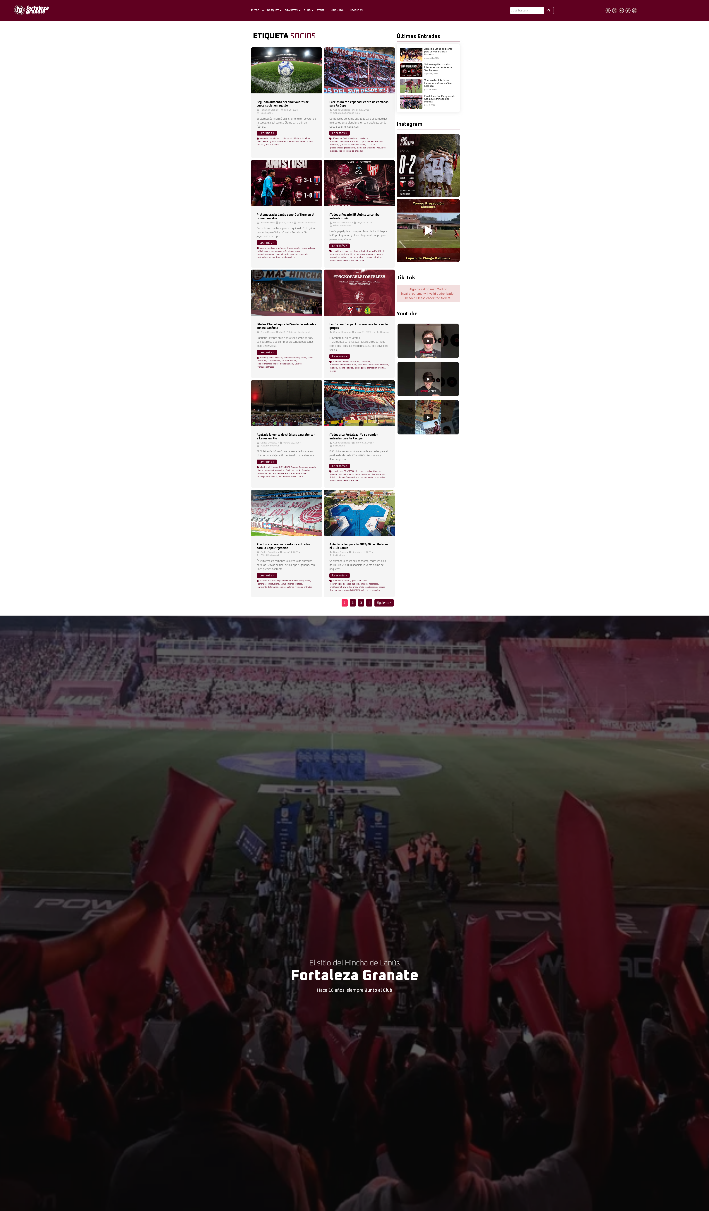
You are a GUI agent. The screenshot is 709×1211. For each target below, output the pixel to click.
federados (373, 584)
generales (334, 254)
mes (355, 587)
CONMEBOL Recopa (288, 467)
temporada (335, 590)
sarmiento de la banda (268, 587)
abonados (337, 362)
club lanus (363, 138)
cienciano (352, 138)
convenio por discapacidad (342, 584)
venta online (336, 260)
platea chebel (336, 148)
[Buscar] (549, 10)
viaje (362, 260)
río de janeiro (264, 477)
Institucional (304, 332)
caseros (272, 581)
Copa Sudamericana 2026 (346, 113)
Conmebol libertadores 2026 (343, 365)
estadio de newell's (368, 251)
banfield (264, 358)
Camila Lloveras (341, 332)
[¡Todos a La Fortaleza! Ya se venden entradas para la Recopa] (359, 403)
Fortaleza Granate (270, 110)
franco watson (307, 248)
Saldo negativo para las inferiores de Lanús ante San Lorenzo (438, 68)
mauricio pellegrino (285, 254)
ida (340, 474)
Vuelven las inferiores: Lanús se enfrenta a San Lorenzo (438, 83)
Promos (382, 368)
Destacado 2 (267, 113)
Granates (291, 10)
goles (266, 251)
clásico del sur (275, 358)
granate (343, 145)
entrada (364, 584)
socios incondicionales (268, 364)
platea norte (349, 148)
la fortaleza (353, 145)
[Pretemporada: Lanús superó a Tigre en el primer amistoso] (286, 183)
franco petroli (293, 248)
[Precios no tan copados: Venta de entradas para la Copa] (359, 70)
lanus (302, 142)
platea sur (361, 148)
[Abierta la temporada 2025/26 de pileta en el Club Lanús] (359, 513)
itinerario (354, 254)
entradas (334, 145)
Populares (381, 148)
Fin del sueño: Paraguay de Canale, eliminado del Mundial (439, 99)
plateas (344, 257)
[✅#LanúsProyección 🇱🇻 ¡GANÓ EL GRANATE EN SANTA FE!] (428, 165)
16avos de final (340, 138)
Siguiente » (384, 602)
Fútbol (256, 10)
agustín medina (267, 248)
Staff (320, 10)
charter (263, 467)
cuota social (286, 138)
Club (307, 10)
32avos (263, 581)
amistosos (281, 248)
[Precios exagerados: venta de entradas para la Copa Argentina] (286, 513)
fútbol (260, 251)
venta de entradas (354, 151)
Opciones (290, 470)
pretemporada (301, 254)
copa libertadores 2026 (368, 365)
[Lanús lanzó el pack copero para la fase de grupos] (359, 293)
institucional (293, 142)
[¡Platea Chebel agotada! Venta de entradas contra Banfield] (286, 293)
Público (333, 477)
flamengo (303, 467)
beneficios (274, 138)
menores (370, 254)
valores (275, 145)
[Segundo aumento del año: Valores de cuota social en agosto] (286, 70)
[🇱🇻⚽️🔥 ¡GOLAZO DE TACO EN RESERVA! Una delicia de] (428, 230)
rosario (352, 257)
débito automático (302, 138)
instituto (345, 254)
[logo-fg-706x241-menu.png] (31, 10)
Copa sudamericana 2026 (371, 142)
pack (363, 368)
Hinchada (337, 10)
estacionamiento (291, 358)
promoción (372, 368)
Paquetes (306, 470)
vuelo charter (297, 477)
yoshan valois (288, 257)
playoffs (371, 148)
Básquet (273, 10)
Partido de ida (378, 474)
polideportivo (371, 587)
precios (333, 151)
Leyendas (356, 10)
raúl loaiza (262, 257)
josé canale (276, 251)
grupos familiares (278, 142)
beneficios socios (351, 362)
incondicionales (346, 368)
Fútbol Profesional (307, 222)
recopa (281, 473)
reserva (285, 361)
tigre (278, 257)
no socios (371, 145)
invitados (347, 587)
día (357, 584)
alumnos (337, 581)
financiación (298, 581)
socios (310, 142)
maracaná (269, 470)
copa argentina (351, 251)
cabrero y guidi (349, 581)
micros (379, 254)
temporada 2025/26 (351, 590)
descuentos (263, 142)
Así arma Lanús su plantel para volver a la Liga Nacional (438, 52)
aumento (264, 138)
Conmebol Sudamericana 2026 (344, 142)
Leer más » (266, 133)
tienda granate (264, 145)
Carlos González (341, 110)
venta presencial (350, 260)
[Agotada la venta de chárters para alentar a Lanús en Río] (286, 403)
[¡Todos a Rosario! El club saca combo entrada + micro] (359, 183)
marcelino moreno (266, 254)
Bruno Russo (267, 222)
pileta (361, 587)
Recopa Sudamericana (295, 473)
